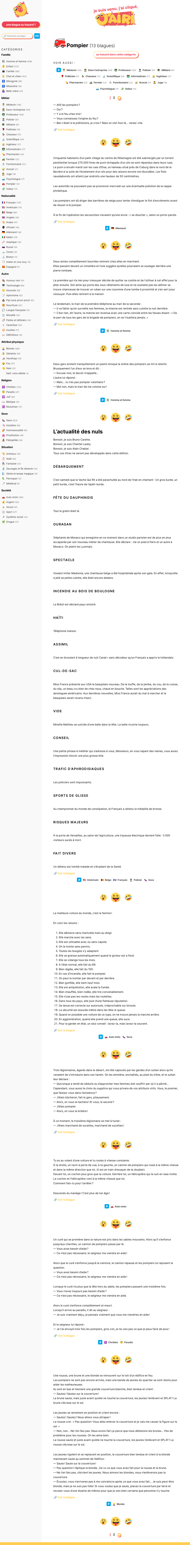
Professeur (125, 70)
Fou (8, 363)
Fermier (98, 82)
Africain (10, 227)
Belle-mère (12, 90)
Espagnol (11, 266)
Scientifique (113, 76)
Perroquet (11, 478)
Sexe (149, 879)
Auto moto (112, 1036)
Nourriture (12, 305)
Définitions (12, 334)
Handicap (12, 358)
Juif (8, 396)
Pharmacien (76, 82)
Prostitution (13, 435)
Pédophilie (12, 440)
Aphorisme (12, 295)
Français (120, 879)
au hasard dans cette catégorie (116, 54)
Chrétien (111, 1342)
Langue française (16, 310)
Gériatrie (11, 353)
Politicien (70, 76)
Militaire (165, 70)
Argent (10, 502)
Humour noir (13, 280)
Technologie (13, 285)
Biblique (10, 401)
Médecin (72, 70)
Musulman (12, 406)
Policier (146, 70)
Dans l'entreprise (98, 70)
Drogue (10, 521)
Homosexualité (14, 430)
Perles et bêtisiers (16, 320)
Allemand (118, 228)
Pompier (11, 183)
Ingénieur (161, 76)
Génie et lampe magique (20, 473)
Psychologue (107, 88)
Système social (15, 516)
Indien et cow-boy (16, 261)
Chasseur (90, 76)
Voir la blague (64, 129)
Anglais (10, 217)
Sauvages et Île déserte (19, 468)
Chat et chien (14, 76)
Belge (106, 879)
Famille (10, 71)
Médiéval (11, 483)
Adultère (11, 425)
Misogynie (12, 81)
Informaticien (138, 76)
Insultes (10, 329)
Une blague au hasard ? (21, 24)
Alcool (10, 507)
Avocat (143, 82)
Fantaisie (11, 463)
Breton (9, 256)
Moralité (11, 315)
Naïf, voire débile (17, 373)
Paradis (126, 1342)
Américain (90, 879)
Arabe (10, 222)
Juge (160, 82)
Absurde (11, 290)
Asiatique (11, 242)
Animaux (11, 453)
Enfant (10, 66)
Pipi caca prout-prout (18, 300)
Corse (9, 251)
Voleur (128, 88)
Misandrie (12, 86)
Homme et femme (118, 330)
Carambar (12, 324)
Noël (9, 458)
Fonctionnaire (121, 82)
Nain (9, 368)
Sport (9, 511)
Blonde (118, 1504)
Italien (10, 237)
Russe (9, 247)
